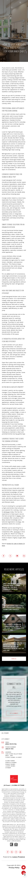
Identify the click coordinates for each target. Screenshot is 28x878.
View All (14, 659)
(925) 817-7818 (9, 749)
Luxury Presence (18, 857)
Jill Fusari (7, 512)
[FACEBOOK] (7, 851)
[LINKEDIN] (11, 851)
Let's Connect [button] (14, 713)
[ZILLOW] (20, 851)
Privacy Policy (14, 867)
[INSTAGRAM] (16, 851)
